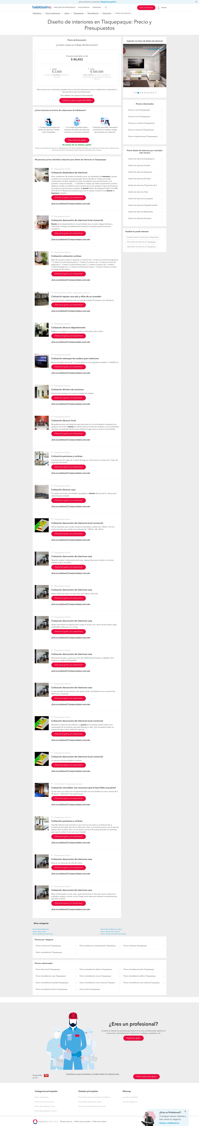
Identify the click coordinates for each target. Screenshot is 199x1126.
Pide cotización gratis (77, 140)
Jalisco (66, 13)
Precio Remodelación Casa (45, 1106)
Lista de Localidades (130, 1097)
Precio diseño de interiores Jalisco (113, 934)
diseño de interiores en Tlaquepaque (142, 237)
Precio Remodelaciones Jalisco (90, 1102)
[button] (134, 92)
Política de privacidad (82, 1121)
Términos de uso (66, 1121)
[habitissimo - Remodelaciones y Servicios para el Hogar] (42, 7)
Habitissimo (37, 13)
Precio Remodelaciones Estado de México (94, 1097)
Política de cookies (99, 1121)
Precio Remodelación (41, 929)
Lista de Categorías (130, 1102)
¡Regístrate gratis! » (109, 2)
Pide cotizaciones (146, 8)
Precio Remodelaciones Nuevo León (92, 1106)
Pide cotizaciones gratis (146, 1077)
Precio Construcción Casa (44, 1102)
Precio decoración (39, 932)
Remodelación (93, 13)
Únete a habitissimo (169, 1123)
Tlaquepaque (78, 13)
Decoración (107, 13)
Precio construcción (53, 13)
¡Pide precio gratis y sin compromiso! (69, 197)
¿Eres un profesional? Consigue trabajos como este (70, 204)
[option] (144, 65)
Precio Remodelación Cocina (46, 1111)
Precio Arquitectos (42, 1097)
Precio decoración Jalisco (110, 932)
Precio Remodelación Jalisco (111, 929)
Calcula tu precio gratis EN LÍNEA (76, 100)
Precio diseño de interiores (43, 934)
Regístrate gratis (133, 1038)
